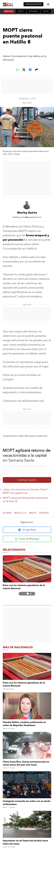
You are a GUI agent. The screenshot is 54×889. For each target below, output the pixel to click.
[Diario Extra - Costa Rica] (8, 4)
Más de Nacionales (18, 647)
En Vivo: (10, 11)
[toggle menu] (48, 4)
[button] (28, 594)
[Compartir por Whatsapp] (17, 69)
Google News (29, 529)
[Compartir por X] (23, 69)
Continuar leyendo (27, 480)
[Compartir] (36, 69)
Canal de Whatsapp (29, 539)
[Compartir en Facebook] (30, 69)
